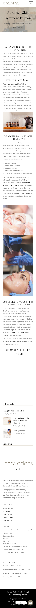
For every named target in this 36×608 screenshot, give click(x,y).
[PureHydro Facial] (7, 433)
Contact (24, 595)
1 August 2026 (19, 426)
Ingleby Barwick (15, 341)
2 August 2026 (10, 413)
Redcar (6, 341)
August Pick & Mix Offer (14, 411)
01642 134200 (10, 543)
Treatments (8, 508)
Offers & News (8, 517)
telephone (20, 193)
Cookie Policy (23, 592)
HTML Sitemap (14, 595)
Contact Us (8, 520)
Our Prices (7, 514)
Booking (6, 511)
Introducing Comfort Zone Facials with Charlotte (21, 420)
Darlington (6, 344)
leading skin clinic (14, 84)
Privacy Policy (12, 592)
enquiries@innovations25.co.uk (17, 546)
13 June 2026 (19, 433)
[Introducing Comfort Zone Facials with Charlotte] (7, 421)
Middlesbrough (27, 341)
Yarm (15, 344)
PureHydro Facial (20, 430)
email (28, 193)
